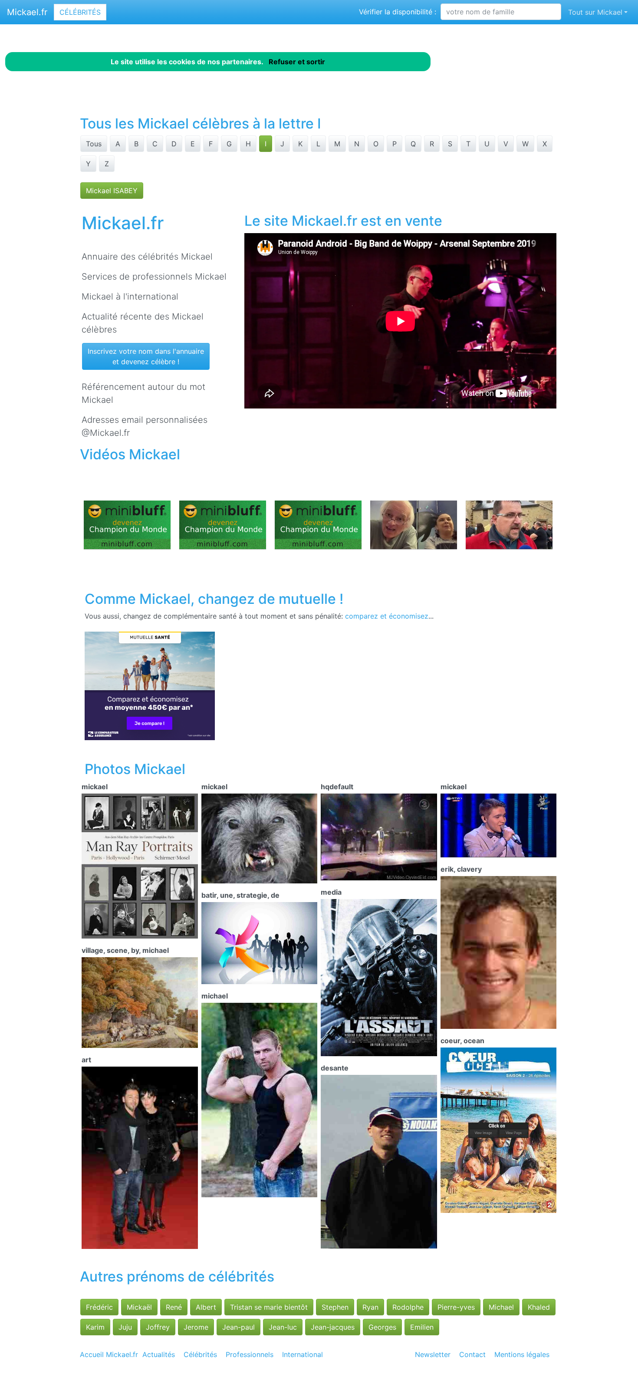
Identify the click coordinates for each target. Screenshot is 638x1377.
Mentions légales (521, 1354)
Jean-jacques (333, 1327)
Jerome (196, 1327)
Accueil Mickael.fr (109, 1354)
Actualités (158, 1354)
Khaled (539, 1307)
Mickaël (139, 1307)
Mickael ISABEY (112, 190)
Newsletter (433, 1354)
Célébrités (80, 12)
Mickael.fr (27, 12)
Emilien (422, 1327)
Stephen (335, 1307)
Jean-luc (283, 1327)
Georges (382, 1327)
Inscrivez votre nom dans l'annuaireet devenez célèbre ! (146, 356)
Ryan (370, 1307)
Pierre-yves (456, 1307)
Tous (94, 143)
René (174, 1307)
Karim (95, 1327)
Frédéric (99, 1307)
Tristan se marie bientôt (269, 1307)
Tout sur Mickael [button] (595, 12)
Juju (125, 1327)
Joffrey (158, 1327)
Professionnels (249, 1354)
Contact (472, 1354)
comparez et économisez (386, 616)
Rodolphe (408, 1307)
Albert (206, 1307)
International (302, 1354)
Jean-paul (238, 1327)
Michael (501, 1307)
